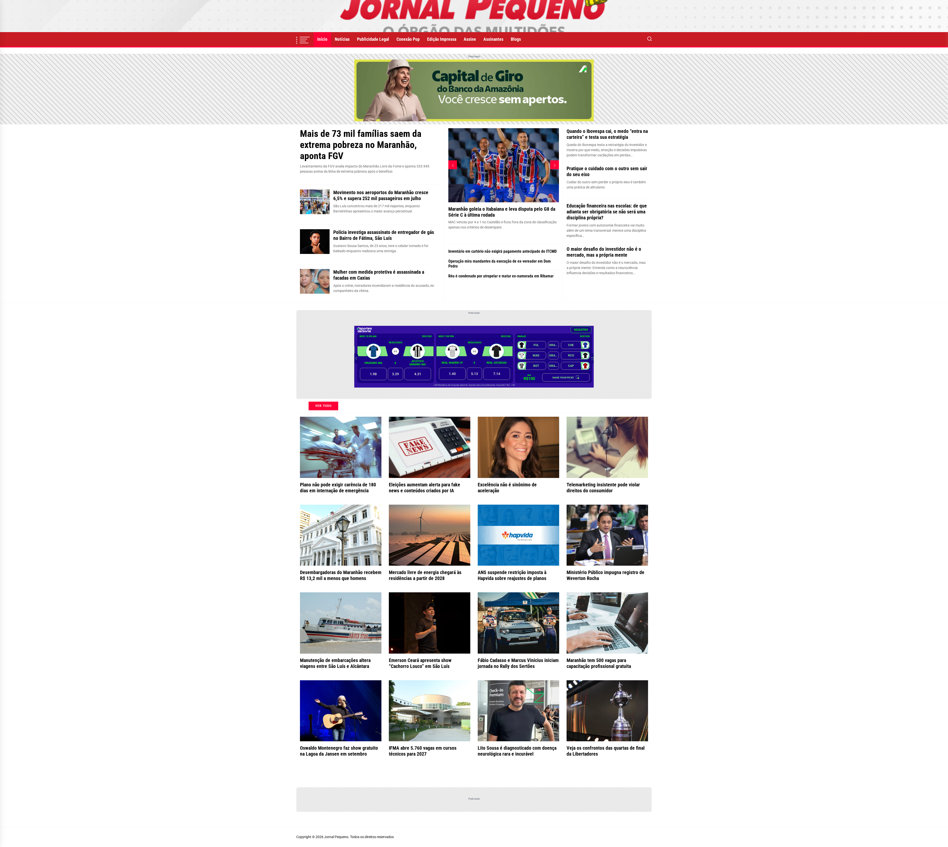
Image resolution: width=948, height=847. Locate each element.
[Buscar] (649, 39)
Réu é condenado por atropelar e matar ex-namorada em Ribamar (500, 276)
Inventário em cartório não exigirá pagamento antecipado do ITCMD (502, 251)
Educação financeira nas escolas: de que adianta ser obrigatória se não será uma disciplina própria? (607, 212)
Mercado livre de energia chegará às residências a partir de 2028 (425, 575)
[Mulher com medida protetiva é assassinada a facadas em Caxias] (315, 281)
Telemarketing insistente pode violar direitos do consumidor (603, 488)
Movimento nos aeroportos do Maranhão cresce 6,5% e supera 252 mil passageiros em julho (380, 195)
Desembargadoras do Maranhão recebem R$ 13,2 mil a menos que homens (340, 575)
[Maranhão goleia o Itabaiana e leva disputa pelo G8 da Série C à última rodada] (503, 137)
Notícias (342, 39)
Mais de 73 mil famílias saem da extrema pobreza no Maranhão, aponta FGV (360, 144)
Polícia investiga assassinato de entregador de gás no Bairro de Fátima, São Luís (383, 235)
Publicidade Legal (373, 39)
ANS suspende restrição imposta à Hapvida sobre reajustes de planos (512, 575)
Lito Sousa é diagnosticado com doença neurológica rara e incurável (517, 751)
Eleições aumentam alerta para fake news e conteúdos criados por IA (424, 488)
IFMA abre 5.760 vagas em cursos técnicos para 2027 (422, 751)
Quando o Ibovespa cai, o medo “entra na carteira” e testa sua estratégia (607, 134)
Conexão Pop (408, 39)
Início (322, 39)
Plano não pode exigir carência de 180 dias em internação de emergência (338, 488)
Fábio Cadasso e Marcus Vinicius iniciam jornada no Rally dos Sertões (518, 663)
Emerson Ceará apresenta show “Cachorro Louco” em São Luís (420, 663)
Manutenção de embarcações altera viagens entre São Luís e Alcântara (335, 663)
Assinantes (493, 39)
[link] (474, 16)
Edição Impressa (441, 39)
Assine (470, 39)
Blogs (516, 39)
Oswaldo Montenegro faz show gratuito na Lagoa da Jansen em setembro (339, 751)
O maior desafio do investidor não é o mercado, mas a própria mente (604, 252)
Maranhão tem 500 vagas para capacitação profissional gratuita (599, 663)
